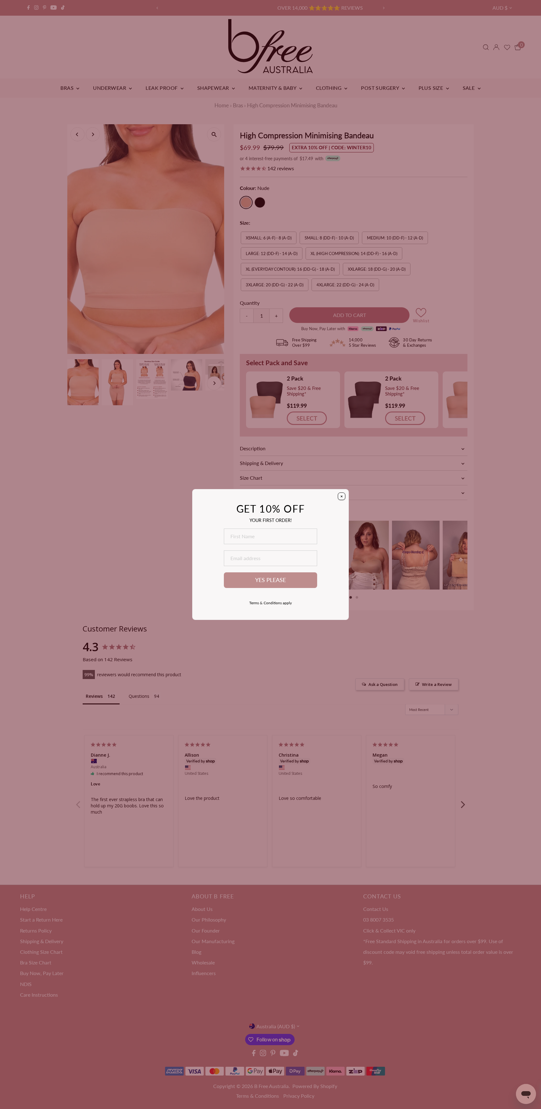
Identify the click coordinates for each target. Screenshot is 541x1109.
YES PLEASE (270, 580)
